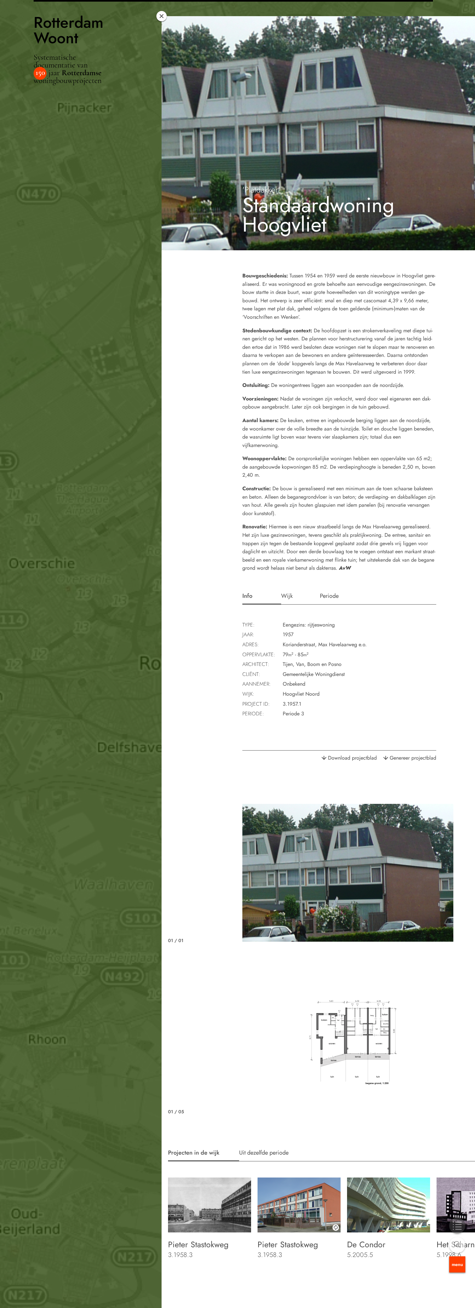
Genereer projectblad (413, 758)
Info (247, 596)
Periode (329, 596)
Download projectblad (352, 758)
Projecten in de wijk (193, 1152)
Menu (457, 1264)
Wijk (287, 596)
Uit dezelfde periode (264, 1152)
